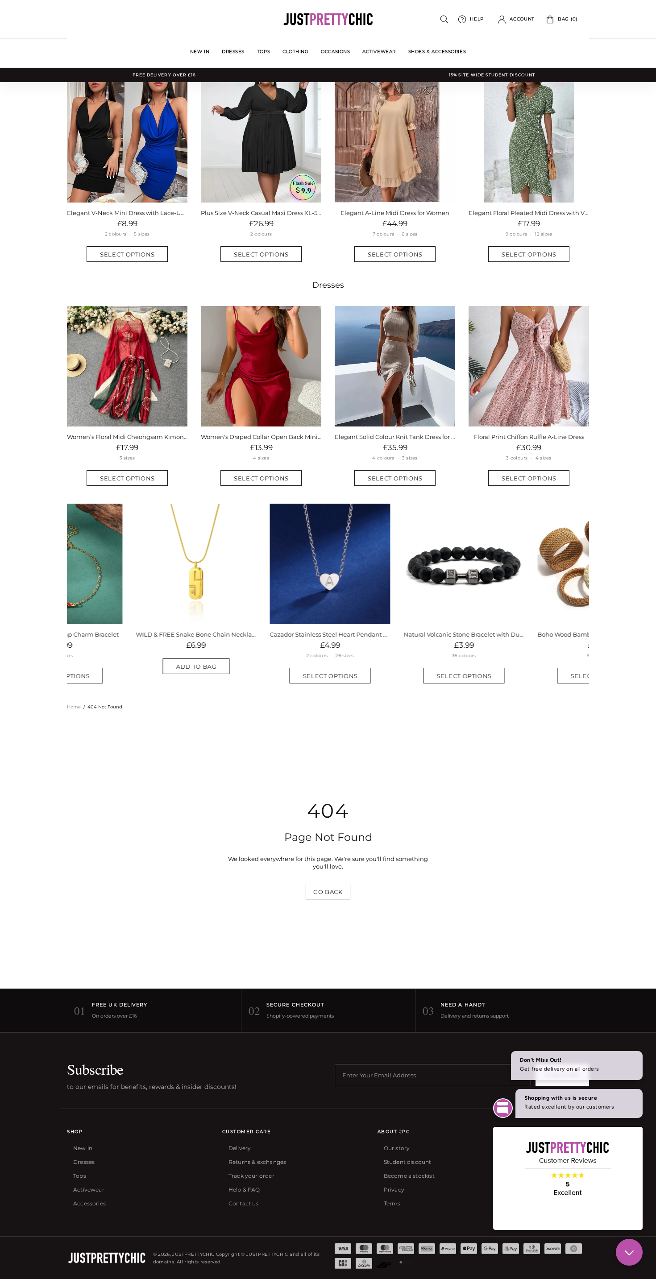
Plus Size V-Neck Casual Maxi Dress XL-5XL (261, 212)
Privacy (394, 1189)
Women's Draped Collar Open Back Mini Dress (261, 436)
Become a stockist (409, 1175)
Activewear (88, 1189)
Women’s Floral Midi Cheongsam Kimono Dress (127, 436)
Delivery (239, 1148)
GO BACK (328, 891)
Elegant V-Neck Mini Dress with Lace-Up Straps (127, 212)
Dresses (328, 285)
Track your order (251, 1175)
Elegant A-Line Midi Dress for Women (394, 212)
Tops (79, 1175)
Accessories (89, 1203)
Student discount (408, 1162)
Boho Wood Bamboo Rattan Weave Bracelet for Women (261, 634)
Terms (392, 1203)
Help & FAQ (244, 1189)
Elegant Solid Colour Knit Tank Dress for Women (395, 436)
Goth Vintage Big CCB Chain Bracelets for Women (395, 634)
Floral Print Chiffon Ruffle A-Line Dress (529, 436)
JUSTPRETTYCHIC (328, 19)
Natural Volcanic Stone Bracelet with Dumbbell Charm (127, 634)
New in (82, 1148)
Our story (397, 1148)
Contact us (243, 1203)
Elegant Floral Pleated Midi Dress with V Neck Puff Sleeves (529, 212)
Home (74, 707)
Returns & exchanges (257, 1162)
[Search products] (444, 19)
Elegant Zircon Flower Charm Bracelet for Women (529, 634)
